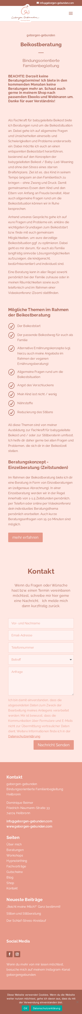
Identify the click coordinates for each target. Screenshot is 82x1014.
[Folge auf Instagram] (17, 954)
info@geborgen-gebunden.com (29, 821)
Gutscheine (14, 872)
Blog (9, 877)
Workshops (14, 855)
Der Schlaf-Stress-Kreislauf (26, 920)
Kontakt (12, 888)
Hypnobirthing (16, 861)
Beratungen (15, 850)
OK (25, 1008)
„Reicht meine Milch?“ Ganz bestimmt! (33, 907)
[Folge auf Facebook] (9, 954)
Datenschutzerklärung (24, 736)
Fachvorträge (16, 866)
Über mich (14, 844)
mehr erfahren (25, 537)
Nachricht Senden (54, 745)
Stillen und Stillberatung (23, 913)
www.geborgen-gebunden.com (29, 826)
